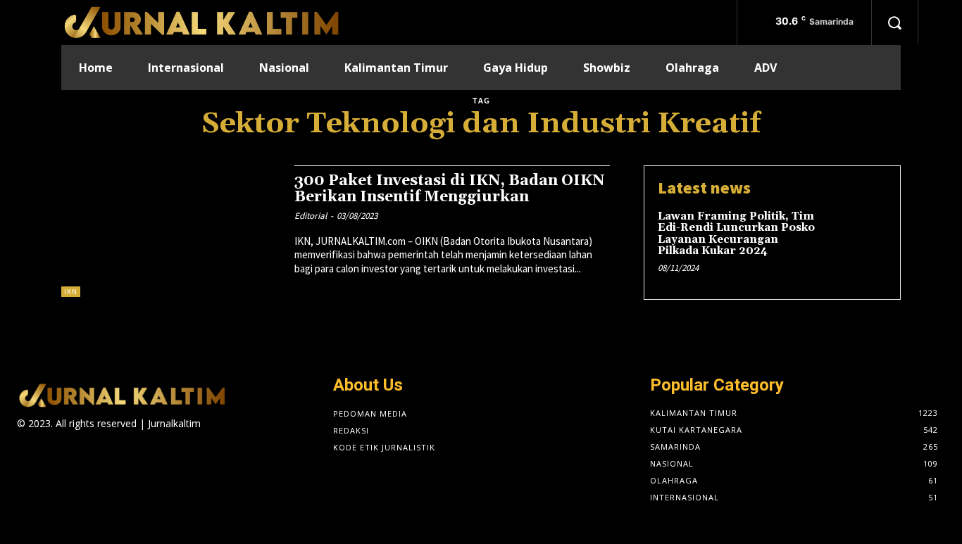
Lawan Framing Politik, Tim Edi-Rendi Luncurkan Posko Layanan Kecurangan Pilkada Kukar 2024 (736, 234)
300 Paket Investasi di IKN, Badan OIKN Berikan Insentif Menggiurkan (449, 189)
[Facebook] (209, 436)
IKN (70, 291)
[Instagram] (234, 436)
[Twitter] (284, 436)
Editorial (310, 216)
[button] (894, 22)
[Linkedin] (259, 436)
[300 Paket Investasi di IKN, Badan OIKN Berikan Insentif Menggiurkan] (170, 231)
